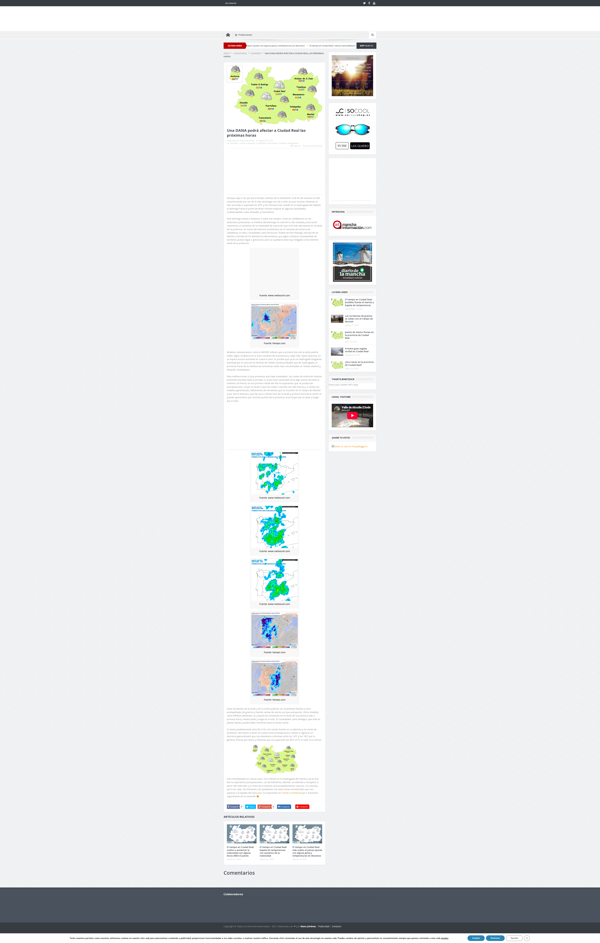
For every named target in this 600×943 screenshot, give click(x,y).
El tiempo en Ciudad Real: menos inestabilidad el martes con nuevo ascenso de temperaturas (273, 45)
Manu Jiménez (308, 926)
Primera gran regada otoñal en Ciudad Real (357, 350)
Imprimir (297, 146)
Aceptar (476, 938)
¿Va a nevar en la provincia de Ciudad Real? (359, 363)
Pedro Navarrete (247, 140)
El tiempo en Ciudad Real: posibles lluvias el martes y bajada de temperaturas (359, 302)
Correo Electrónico (314, 146)
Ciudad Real (261, 143)
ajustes (444, 938)
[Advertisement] (274, 177)
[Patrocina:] (352, 226)
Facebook (296, 792)
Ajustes (514, 938)
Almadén (234, 143)
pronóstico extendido (352, 93)
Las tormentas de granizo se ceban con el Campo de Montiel (359, 318)
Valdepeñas (293, 143)
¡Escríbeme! (230, 3)
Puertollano (272, 143)
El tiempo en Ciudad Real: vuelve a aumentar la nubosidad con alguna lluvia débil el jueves (240, 851)
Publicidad (323, 926)
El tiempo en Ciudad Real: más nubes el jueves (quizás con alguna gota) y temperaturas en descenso (307, 851)
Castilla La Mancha (247, 143)
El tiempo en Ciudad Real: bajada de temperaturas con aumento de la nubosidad (273, 851)
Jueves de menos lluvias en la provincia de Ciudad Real (359, 335)
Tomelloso (282, 143)
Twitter (286, 792)
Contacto (336, 926)
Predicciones (245, 34)
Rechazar (495, 938)
